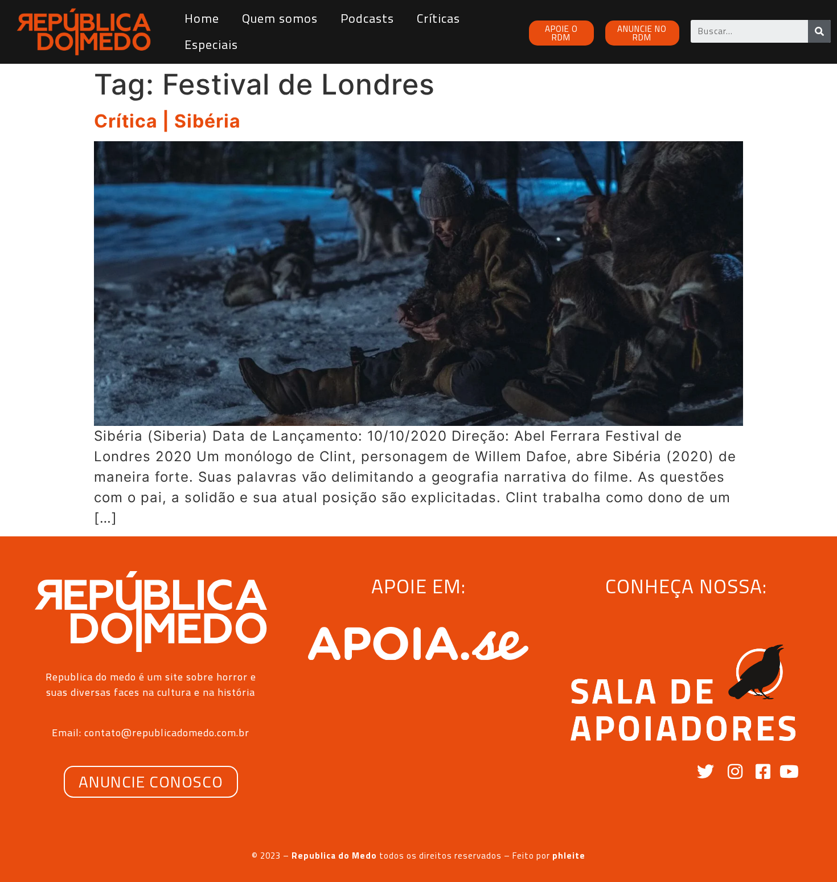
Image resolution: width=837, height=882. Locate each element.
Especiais (211, 44)
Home (201, 18)
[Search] (819, 31)
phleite (568, 855)
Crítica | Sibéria (167, 121)
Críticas (438, 18)
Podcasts (367, 18)
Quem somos (280, 18)
